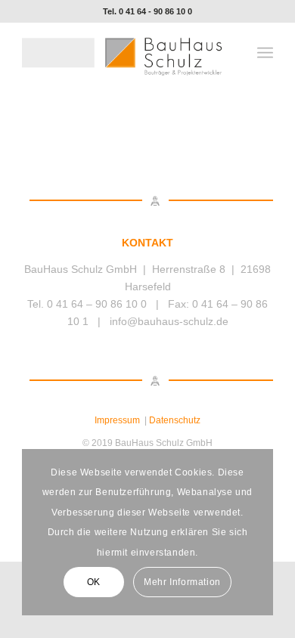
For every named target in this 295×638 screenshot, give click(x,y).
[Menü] (265, 53)
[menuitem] (265, 53)
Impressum (117, 420)
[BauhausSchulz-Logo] (122, 53)
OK (94, 582)
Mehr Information (182, 582)
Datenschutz (174, 420)
